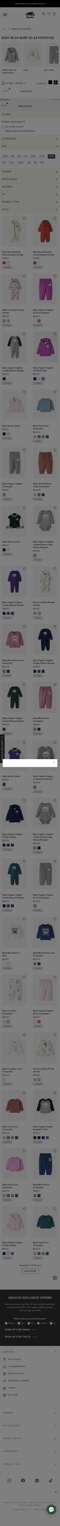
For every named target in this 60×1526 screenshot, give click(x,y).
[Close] (54, 763)
